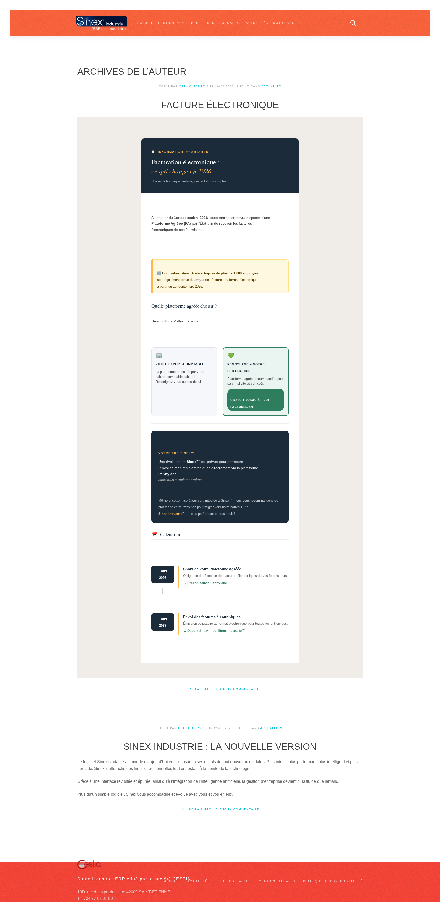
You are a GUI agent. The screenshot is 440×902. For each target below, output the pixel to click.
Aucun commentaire (239, 689)
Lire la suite (198, 689)
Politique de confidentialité (333, 881)
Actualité (271, 86)
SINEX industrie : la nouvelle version (220, 746)
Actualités (257, 22)
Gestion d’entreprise (180, 22)
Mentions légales (277, 881)
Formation (230, 22)
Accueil (145, 22)
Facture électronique (220, 105)
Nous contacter (234, 881)
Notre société (288, 22)
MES (210, 22)
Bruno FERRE (192, 86)
